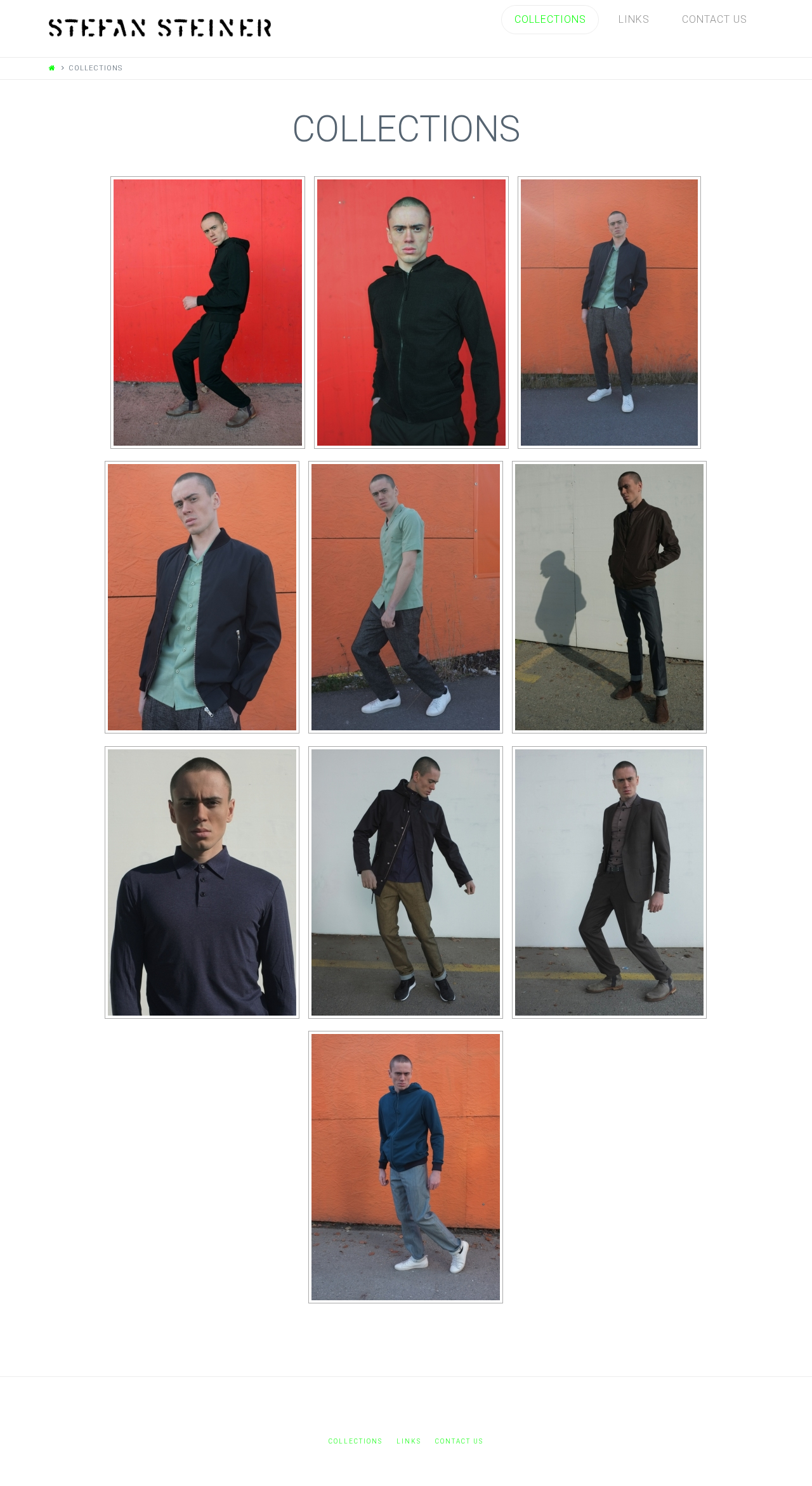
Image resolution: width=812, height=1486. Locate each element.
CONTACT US (459, 1441)
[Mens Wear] (160, 25)
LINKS (408, 1441)
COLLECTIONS (356, 1441)
